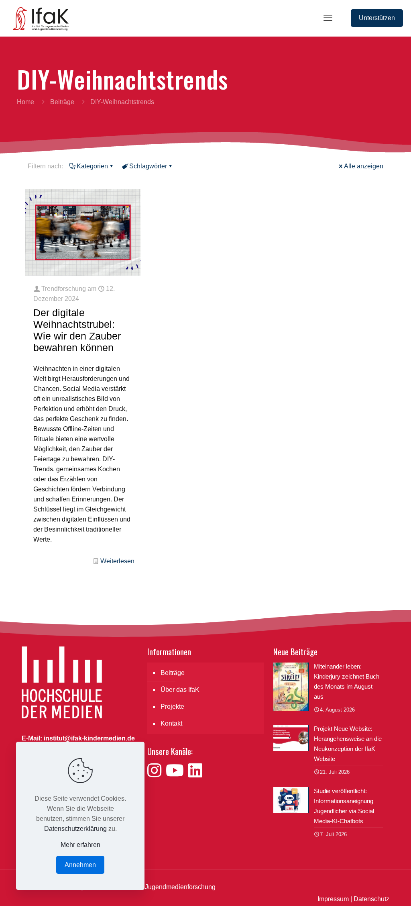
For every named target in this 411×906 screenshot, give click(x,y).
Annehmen (80, 864)
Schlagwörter (148, 166)
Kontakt (171, 723)
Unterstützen (377, 17)
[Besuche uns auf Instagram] (156, 770)
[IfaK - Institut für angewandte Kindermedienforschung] (38, 18)
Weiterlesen (117, 561)
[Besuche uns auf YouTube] (177, 770)
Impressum (333, 899)
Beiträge (62, 101)
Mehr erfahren (80, 844)
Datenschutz (371, 899)
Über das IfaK (180, 689)
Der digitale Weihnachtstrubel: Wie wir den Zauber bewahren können (77, 330)
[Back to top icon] (372, 889)
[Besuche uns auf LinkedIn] (195, 770)
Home (25, 101)
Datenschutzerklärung (75, 828)
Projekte (172, 706)
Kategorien (92, 166)
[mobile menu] (328, 18)
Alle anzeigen (363, 166)
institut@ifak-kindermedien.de (89, 738)
